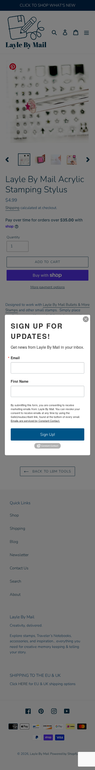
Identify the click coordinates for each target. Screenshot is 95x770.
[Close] (86, 319)
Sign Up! (47, 434)
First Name (19, 381)
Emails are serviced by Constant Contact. (35, 420)
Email (15, 357)
